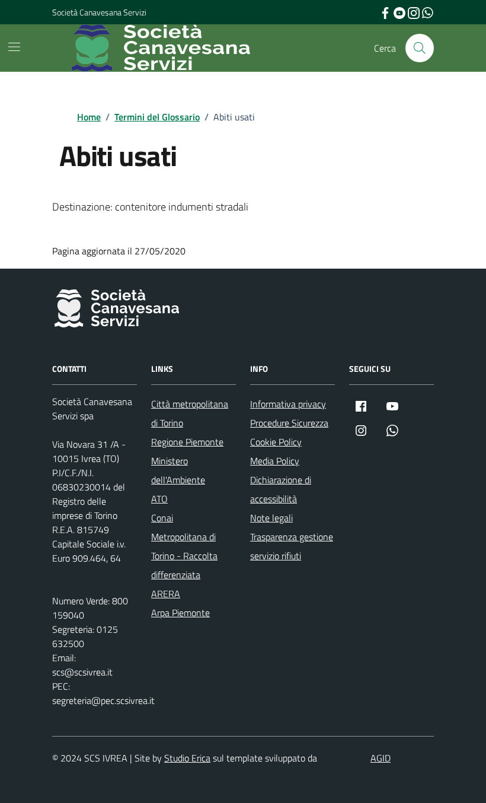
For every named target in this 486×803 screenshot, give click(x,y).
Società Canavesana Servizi (99, 12)
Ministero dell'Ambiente (178, 470)
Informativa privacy (288, 404)
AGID (380, 758)
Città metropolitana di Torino (189, 413)
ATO (159, 499)
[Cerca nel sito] (419, 48)
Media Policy (274, 461)
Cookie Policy (276, 442)
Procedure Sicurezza (289, 423)
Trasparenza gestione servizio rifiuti (291, 546)
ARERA (165, 594)
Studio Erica (187, 758)
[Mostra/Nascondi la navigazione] (14, 47)
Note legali (271, 518)
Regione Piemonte (187, 442)
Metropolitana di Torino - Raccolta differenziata (184, 556)
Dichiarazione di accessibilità (280, 489)
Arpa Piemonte (180, 613)
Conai (162, 518)
